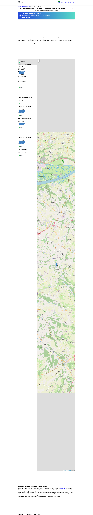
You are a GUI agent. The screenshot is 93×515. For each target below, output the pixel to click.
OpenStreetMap (69, 470)
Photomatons (23, 61)
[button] (56, 265)
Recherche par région (67, 2)
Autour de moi (60, 2)
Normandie (28, 6)
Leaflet (65, 470)
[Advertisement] (46, 27)
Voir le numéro (22, 71)
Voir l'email (21, 112)
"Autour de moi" (62, 488)
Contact (73, 2)
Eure (32, 6)
